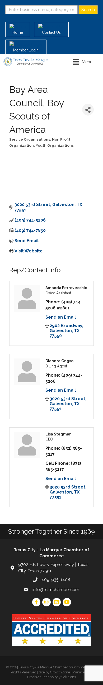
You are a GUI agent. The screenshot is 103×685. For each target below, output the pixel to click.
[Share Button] (88, 110)
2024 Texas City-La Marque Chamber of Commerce (50, 667)
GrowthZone (60, 672)
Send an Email (60, 317)
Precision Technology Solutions (51, 677)
